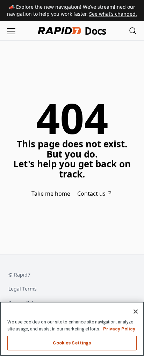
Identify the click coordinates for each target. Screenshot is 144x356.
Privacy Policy (119, 328)
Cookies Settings (72, 342)
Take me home (50, 193)
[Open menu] (11, 30)
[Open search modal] (133, 30)
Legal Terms (22, 288)
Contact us (91, 193)
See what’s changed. (113, 14)
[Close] (135, 311)
